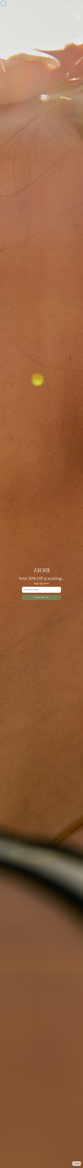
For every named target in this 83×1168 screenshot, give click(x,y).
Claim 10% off (41, 597)
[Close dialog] (3, 3)
